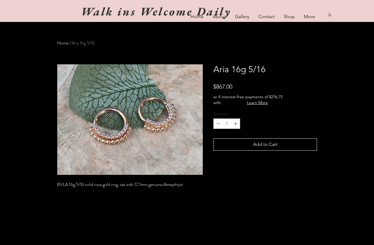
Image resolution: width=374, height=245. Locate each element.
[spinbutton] (227, 124)
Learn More (257, 102)
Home (62, 42)
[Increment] (236, 124)
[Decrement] (217, 124)
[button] (330, 14)
